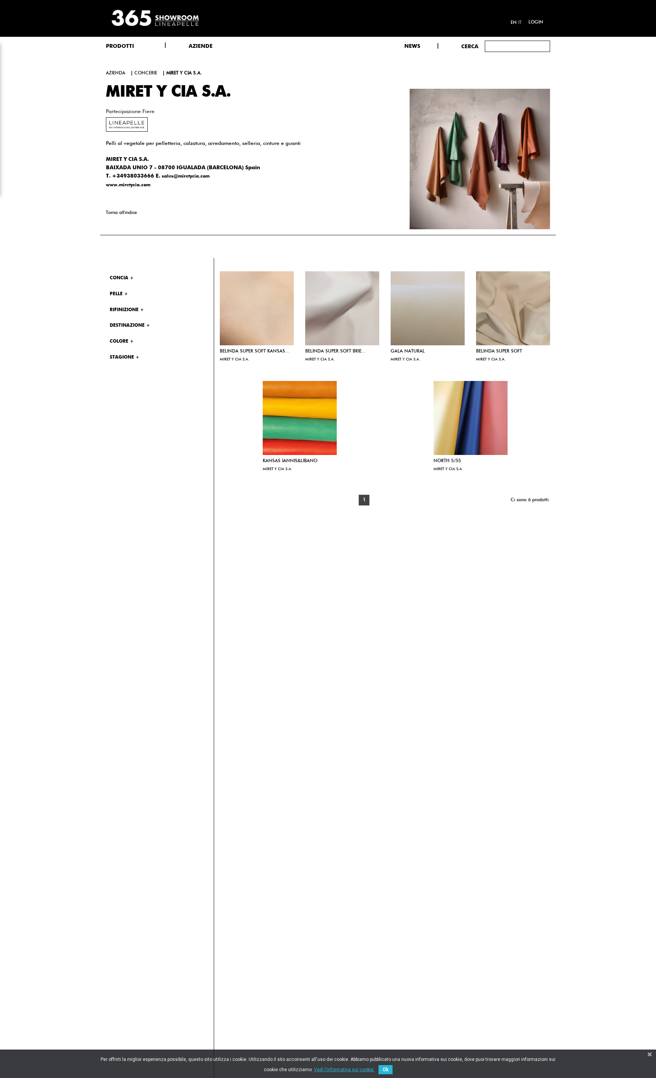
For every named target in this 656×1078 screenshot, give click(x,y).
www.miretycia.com (128, 185)
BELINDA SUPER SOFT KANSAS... (255, 351)
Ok (385, 1069)
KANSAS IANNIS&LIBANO (290, 461)
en (514, 22)
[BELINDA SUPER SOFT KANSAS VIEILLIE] (257, 308)
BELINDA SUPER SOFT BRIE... (335, 351)
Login (535, 22)
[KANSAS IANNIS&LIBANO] (300, 418)
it (520, 22)
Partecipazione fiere (130, 111)
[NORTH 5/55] (471, 418)
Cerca (469, 46)
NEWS (412, 46)
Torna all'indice (121, 213)
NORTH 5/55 (447, 461)
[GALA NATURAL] (428, 308)
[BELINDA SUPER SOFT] (513, 308)
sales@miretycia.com (186, 176)
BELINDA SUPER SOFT (499, 351)
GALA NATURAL (408, 351)
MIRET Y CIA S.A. (234, 359)
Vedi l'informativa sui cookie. (344, 1069)
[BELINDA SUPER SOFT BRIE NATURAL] (342, 308)
